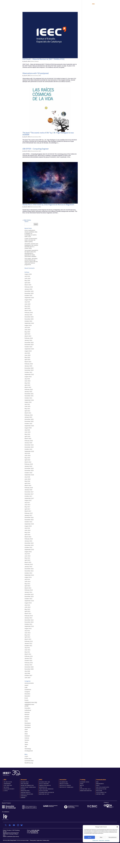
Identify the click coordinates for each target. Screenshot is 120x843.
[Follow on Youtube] (14, 825)
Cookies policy (95, 840)
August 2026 (28, 274)
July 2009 (27, 671)
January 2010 (28, 664)
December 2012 (29, 620)
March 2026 (28, 285)
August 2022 (28, 376)
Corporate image (100, 794)
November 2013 (29, 596)
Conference (28, 689)
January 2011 (28, 658)
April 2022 (27, 385)
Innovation (62, 4)
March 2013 (28, 613)
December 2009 (29, 667)
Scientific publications (27, 794)
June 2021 (27, 406)
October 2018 (28, 472)
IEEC (41, 4)
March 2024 (28, 336)
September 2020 (29, 425)
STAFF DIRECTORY (8, 785)
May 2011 (27, 652)
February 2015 (29, 564)
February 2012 (29, 641)
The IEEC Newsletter (101, 792)
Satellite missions (44, 783)
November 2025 (29, 293)
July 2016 (27, 528)
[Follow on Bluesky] (21, 825)
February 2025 (29, 312)
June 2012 (27, 632)
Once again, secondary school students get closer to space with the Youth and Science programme (31, 261)
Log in (26, 756)
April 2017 (27, 509)
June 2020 (27, 432)
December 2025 (29, 291)
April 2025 (27, 308)
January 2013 (28, 618)
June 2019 (27, 455)
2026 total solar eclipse (102, 787)
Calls (26, 687)
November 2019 (29, 447)
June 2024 (27, 329)
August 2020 (28, 428)
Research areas (25, 782)
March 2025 (28, 310)
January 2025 (28, 314)
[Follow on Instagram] (18, 825)
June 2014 (27, 581)
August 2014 (28, 577)
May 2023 (27, 357)
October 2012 (28, 624)
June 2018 (27, 479)
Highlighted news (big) (31, 702)
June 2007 (27, 677)
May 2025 (27, 306)
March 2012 (28, 639)
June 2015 (27, 556)
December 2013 (29, 594)
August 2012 (28, 628)
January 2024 (28, 340)
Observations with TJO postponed (35, 73)
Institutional (28, 710)
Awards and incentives (86, 790)
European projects (25, 792)
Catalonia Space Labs (44, 782)
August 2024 (28, 325)
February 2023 (29, 363)
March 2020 (28, 438)
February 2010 (29, 662)
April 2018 (27, 483)
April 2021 (27, 411)
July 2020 (27, 430)
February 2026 (29, 287)
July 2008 (27, 673)
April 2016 (27, 534)
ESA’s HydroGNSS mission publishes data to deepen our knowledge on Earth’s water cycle (31, 233)
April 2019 (27, 460)
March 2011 (28, 654)
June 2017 (27, 504)
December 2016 (29, 517)
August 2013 (28, 603)
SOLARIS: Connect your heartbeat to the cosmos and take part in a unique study (31, 246)
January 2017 (28, 515)
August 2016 (28, 526)
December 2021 (29, 393)
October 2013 (28, 598)
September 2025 (29, 297)
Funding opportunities (45, 785)
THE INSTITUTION (8, 782)
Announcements (34, 75)
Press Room (99, 790)
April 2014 (27, 586)
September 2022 (29, 374)
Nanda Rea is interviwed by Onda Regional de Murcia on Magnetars (48, 204)
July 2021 (27, 404)
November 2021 (29, 396)
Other (39, 75)
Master (82, 785)
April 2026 (27, 282)
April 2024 (27, 334)
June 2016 (27, 530)
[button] (117, 827)
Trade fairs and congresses (46, 788)
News (26, 721)
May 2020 (27, 434)
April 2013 (27, 611)
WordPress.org (29, 763)
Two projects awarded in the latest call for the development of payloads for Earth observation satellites (31, 253)
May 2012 (27, 635)
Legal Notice (107, 840)
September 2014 (29, 575)
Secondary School (84, 782)
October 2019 (28, 449)
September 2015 (29, 549)
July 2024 (27, 327)
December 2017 (29, 492)
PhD (81, 787)
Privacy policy (101, 840)
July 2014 (27, 579)
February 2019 (29, 464)
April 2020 (27, 436)
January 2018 (28, 489)
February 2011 (29, 656)
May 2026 (27, 280)
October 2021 (28, 398)
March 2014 (28, 588)
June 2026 (27, 278)
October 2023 (28, 346)
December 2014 (29, 568)
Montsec (27, 714)
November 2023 (29, 344)
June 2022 (27, 381)
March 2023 (28, 361)
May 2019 (27, 457)
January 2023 (28, 366)
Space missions (25, 783)
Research (47, 4)
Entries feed (28, 758)
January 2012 (28, 643)
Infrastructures (25, 790)
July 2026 (27, 276)
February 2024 (29, 338)
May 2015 (27, 558)
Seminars (23, 797)
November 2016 (29, 519)
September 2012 (29, 626)
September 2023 (29, 349)
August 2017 (28, 500)
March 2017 (28, 511)
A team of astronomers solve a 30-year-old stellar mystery (31, 240)
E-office (6, 790)
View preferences (112, 837)
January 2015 (28, 566)
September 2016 (29, 524)
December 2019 (29, 445)
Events (32, 61)
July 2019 (27, 453)
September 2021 (29, 400)
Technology (28, 748)
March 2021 (28, 413)
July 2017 (27, 502)
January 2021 (28, 417)
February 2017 (29, 513)
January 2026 (28, 289)
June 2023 (27, 355)
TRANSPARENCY (7, 783)
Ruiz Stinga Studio (12, 840)
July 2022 (27, 378)
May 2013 (27, 609)
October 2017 (28, 496)
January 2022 (28, 391)
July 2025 (27, 302)
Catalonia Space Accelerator (46, 792)
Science (27, 738)
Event (26, 698)
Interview (27, 712)
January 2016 (28, 541)
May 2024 (27, 332)
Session (27, 740)
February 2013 (29, 615)
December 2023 (29, 342)
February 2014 (29, 590)
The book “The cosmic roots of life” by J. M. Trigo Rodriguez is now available (48, 133)
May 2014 (27, 583)
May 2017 (27, 507)
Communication (79, 4)
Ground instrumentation (27, 785)
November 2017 (29, 494)
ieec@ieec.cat (34, 832)
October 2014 (28, 573)
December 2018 (29, 468)
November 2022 (29, 370)
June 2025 (27, 304)
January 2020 (28, 442)
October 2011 (28, 645)
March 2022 (28, 387)
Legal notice (39, 840)
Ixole (27, 840)
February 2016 (29, 539)
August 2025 (28, 300)
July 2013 (27, 605)
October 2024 (28, 321)
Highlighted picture (101, 788)
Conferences (24, 795)
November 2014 (29, 571)
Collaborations (64, 782)
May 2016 (27, 532)
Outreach (36, 61)
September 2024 (29, 323)
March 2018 (28, 485)
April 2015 (27, 560)
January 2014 (28, 592)
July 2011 (27, 647)
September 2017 (29, 498)
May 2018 (27, 481)
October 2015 (28, 547)
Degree (81, 783)
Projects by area (64, 783)
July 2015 (27, 553)
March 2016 (28, 536)
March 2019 (28, 462)
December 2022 (29, 368)
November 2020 (29, 421)
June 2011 (27, 650)
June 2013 (27, 607)
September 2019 (29, 451)
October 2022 (28, 372)
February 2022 (29, 389)
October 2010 (28, 660)
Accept (89, 837)
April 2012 (27, 637)
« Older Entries (26, 220)
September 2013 (29, 600)
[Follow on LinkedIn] (10, 825)
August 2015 (28, 551)
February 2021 (29, 415)
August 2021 (28, 402)
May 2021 (27, 408)
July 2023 (27, 353)
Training (70, 4)
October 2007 (28, 675)
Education (27, 694)
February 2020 (29, 440)
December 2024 (29, 317)
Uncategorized (29, 751)
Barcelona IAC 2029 (44, 794)
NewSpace (28, 723)
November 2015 (29, 545)
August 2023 (28, 351)
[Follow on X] (5, 825)
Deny (101, 837)
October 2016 (28, 521)
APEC (54, 4)
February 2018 (29, 487)
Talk (26, 746)
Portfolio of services (65, 785)
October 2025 (28, 295)
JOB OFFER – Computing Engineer (35, 148)
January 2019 (28, 466)
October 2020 (28, 423)
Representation (43, 787)
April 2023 (27, 359)
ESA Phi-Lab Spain (43, 790)
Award (26, 685)
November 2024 (29, 319)
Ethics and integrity (9, 788)
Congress (27, 691)
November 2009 (29, 669)
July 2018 (27, 477)
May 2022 (27, 383)
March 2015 (28, 562)
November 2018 (29, 470)
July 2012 (27, 630)
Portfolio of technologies (66, 787)
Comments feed (29, 760)
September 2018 (29, 475)
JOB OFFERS (6, 787)
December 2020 (29, 419)
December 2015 (29, 543)
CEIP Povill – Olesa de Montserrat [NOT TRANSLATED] (43, 59)
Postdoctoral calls (85, 788)
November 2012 (29, 622)
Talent (26, 742)
